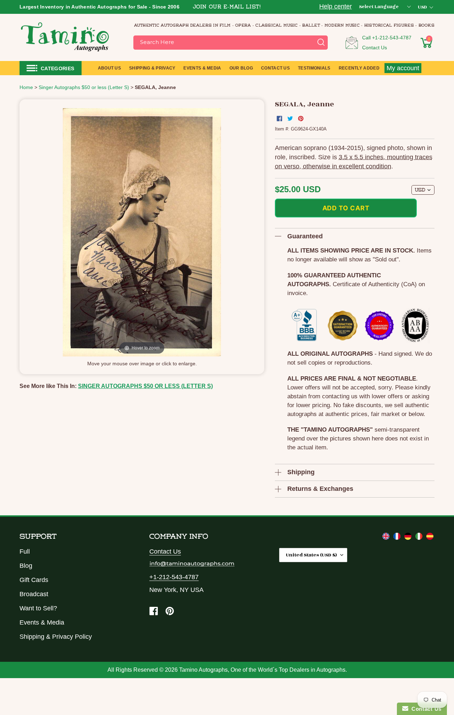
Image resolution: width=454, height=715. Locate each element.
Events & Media (42, 622)
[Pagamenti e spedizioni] (419, 537)
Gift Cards (34, 579)
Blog (26, 565)
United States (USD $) (311, 555)
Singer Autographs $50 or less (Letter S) (145, 386)
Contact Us (374, 47)
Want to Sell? (38, 608)
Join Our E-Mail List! (227, 7)
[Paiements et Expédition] (397, 537)
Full (25, 551)
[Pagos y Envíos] (429, 537)
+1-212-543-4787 (391, 37)
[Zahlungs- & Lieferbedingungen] (408, 537)
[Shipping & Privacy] (386, 537)
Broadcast (34, 594)
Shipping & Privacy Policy (56, 636)
